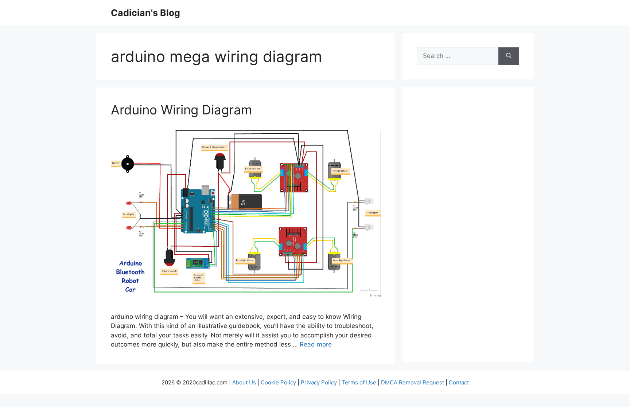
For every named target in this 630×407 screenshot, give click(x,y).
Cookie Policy (278, 382)
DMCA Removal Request (412, 382)
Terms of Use (359, 382)
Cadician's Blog (145, 12)
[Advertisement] (468, 229)
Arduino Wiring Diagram (181, 109)
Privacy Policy (319, 382)
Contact (459, 382)
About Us (244, 382)
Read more (316, 344)
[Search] (508, 56)
